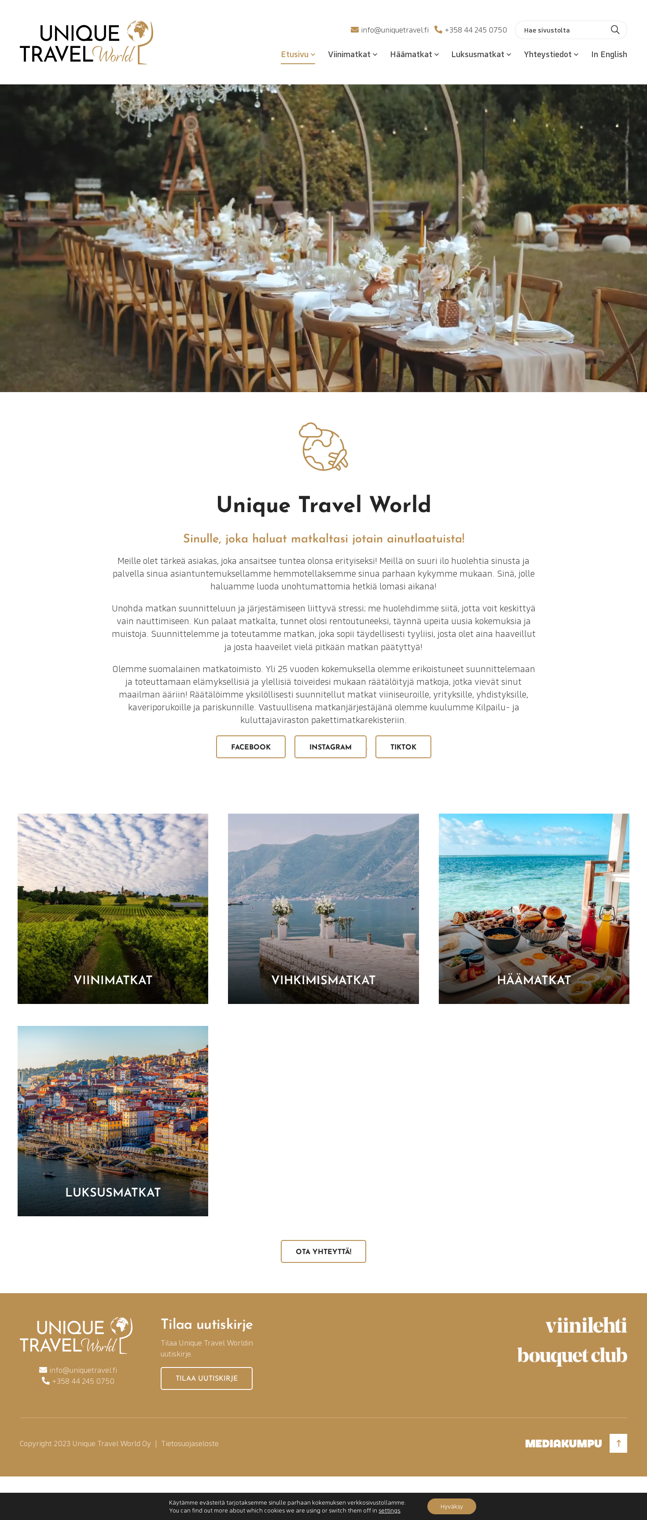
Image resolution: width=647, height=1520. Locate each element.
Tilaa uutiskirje (207, 1378)
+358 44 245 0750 (476, 30)
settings (389, 1510)
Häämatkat (411, 53)
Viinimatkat (349, 53)
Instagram (330, 747)
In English (609, 53)
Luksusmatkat (477, 53)
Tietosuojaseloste (190, 1443)
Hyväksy (452, 1506)
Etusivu (295, 53)
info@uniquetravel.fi (395, 30)
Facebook (251, 747)
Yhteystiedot (548, 53)
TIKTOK (403, 747)
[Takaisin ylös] (618, 1443)
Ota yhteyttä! (323, 1252)
